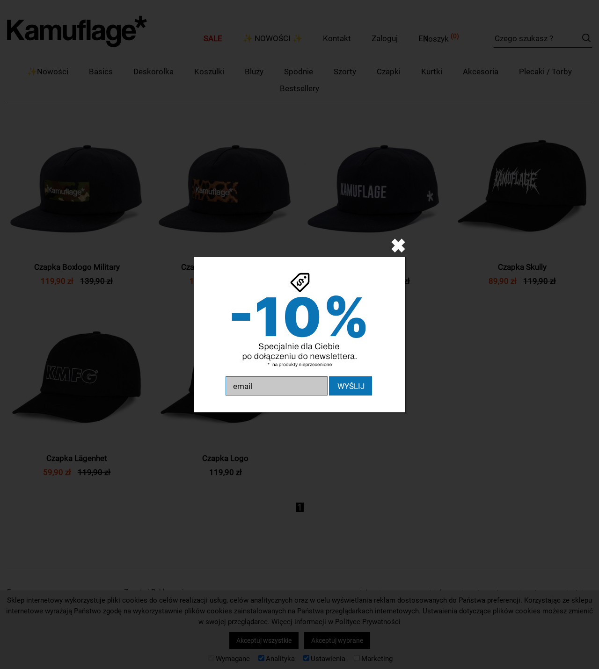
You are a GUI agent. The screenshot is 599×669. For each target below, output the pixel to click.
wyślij (351, 386)
